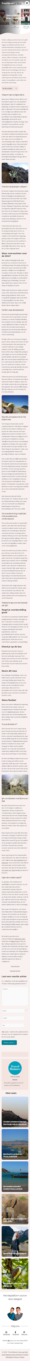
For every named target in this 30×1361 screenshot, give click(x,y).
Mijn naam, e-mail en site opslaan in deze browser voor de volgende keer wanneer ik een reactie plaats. (15, 1034)
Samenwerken (10, 1355)
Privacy (16, 1357)
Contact (25, 1355)
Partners (19, 1355)
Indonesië (19, 939)
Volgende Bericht (15, 971)
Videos (22, 1357)
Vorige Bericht (15, 966)
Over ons (21, 1352)
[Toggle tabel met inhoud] (15, 88)
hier (9, 1340)
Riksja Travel (15, 941)
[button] (22, 3)
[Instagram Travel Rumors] (15, 1312)
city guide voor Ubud (8, 870)
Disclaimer (9, 1357)
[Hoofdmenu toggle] (27, 3)
